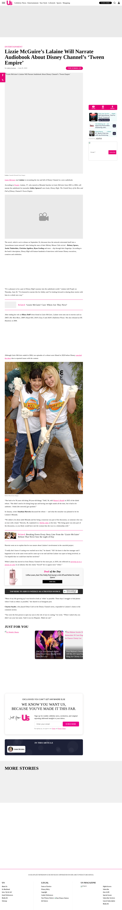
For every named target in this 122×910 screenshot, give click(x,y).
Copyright (44, 892)
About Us (4, 886)
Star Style (43, 3)
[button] (114, 3)
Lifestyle (51, 3)
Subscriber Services (109, 898)
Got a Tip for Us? (7, 892)
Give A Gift (106, 892)
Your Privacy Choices (47, 898)
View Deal (52, 582)
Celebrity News (20, 3)
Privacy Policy (62, 728)
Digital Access (107, 886)
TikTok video (44, 523)
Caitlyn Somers (11, 68)
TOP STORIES (73, 68)
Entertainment (33, 3)
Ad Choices (44, 901)
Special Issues (107, 895)
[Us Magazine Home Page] (9, 3)
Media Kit (5, 898)
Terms (53, 728)
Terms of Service (46, 886)
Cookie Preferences (47, 895)
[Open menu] (3, 3)
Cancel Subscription (109, 901)
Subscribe (105, 3)
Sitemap (4, 901)
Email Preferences (7, 895)
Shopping (66, 3)
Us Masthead (6, 889)
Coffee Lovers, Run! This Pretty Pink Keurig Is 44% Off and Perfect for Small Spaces (52, 576)
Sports (59, 3)
